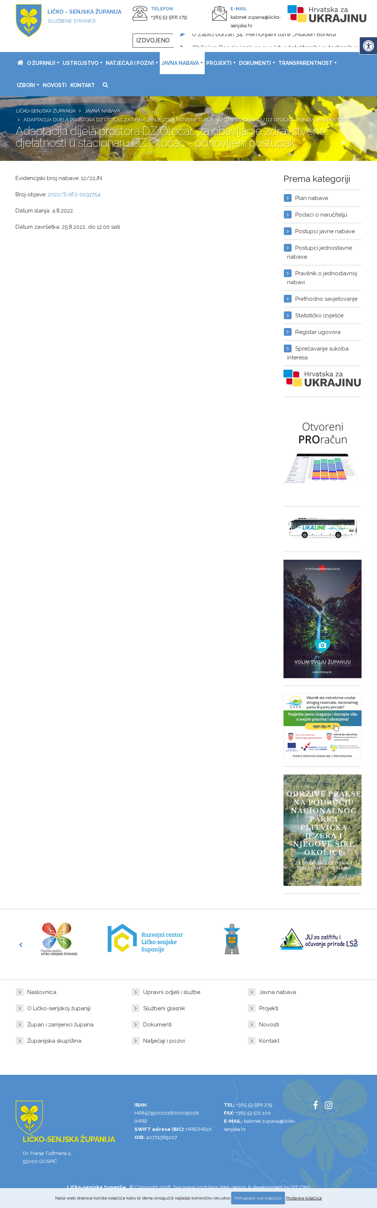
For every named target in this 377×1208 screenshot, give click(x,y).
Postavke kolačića (304, 1198)
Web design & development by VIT (259, 1187)
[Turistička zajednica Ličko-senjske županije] (58, 939)
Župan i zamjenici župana (60, 1024)
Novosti (55, 85)
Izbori (26, 85)
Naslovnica (41, 992)
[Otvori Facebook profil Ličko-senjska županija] (318, 1106)
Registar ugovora (318, 332)
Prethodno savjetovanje (326, 299)
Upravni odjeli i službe (171, 992)
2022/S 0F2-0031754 (74, 194)
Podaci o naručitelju (321, 214)
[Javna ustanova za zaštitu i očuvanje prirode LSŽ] (318, 938)
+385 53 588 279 (169, 17)
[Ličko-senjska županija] (20, 63)
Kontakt (82, 85)
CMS (305, 1187)
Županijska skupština (54, 1041)
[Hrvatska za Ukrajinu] (327, 15)
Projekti (219, 63)
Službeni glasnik (164, 1008)
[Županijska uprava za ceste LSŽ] (232, 939)
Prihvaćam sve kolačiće (258, 1198)
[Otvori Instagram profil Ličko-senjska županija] (331, 1106)
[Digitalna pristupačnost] (368, 46)
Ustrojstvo (80, 63)
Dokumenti (255, 63)
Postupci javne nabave (325, 231)
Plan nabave (311, 198)
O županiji (41, 63)
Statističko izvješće (319, 315)
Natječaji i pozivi (130, 63)
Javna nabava (180, 63)
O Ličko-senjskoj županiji (59, 1008)
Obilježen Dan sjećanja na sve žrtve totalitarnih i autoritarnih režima (282, 40)
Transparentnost (305, 63)
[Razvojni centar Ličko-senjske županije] (145, 939)
